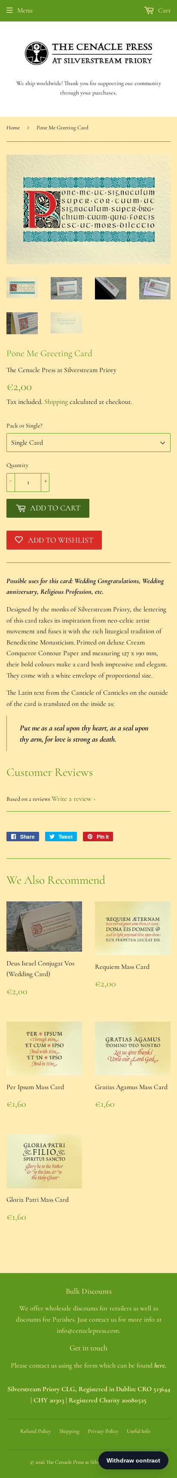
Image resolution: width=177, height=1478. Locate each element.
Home (13, 127)
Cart (163, 10)
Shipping (56, 401)
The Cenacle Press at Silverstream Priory (89, 1462)
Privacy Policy (103, 1431)
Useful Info (138, 1431)
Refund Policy (35, 1431)
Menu (25, 10)
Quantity (17, 465)
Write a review (72, 798)
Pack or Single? (24, 425)
